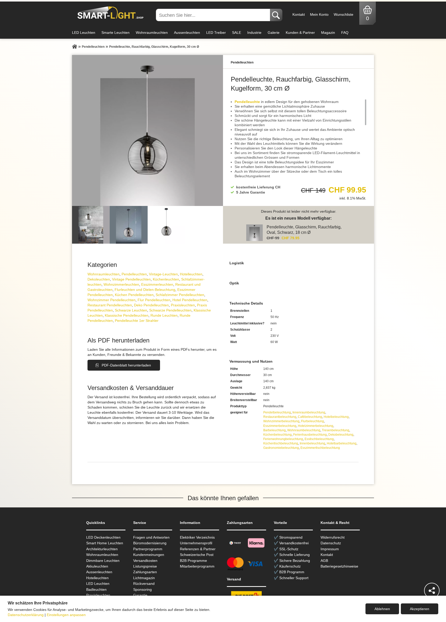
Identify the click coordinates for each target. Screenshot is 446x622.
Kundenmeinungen (148, 555)
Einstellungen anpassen (66, 615)
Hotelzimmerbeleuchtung (315, 426)
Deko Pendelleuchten (151, 305)
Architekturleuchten (102, 549)
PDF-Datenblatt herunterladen (126, 365)
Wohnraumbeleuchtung (303, 430)
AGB (324, 561)
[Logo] (109, 13)
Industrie (254, 32)
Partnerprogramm (147, 549)
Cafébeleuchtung (310, 417)
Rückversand (144, 583)
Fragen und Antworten (151, 537)
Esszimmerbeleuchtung (279, 426)
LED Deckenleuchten (103, 537)
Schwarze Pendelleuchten (170, 310)
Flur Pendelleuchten (154, 300)
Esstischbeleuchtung (319, 439)
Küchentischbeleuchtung (280, 443)
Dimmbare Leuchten (103, 561)
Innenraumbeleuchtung (308, 412)
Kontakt (298, 14)
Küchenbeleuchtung (277, 434)
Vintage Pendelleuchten (131, 279)
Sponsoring (142, 589)
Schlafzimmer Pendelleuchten (180, 295)
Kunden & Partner (300, 32)
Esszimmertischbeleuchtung (320, 448)
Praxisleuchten (183, 305)
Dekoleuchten (98, 279)
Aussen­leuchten (99, 572)
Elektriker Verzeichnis (197, 537)
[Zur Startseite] (74, 47)
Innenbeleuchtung (312, 443)
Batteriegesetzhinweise (339, 566)
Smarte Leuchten (115, 32)
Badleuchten (96, 589)
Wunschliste (343, 14)
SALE (236, 32)
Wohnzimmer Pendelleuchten (111, 300)
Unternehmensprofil (196, 543)
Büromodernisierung (149, 543)
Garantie (140, 595)
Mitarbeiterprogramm (197, 566)
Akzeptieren (419, 609)
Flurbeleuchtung (312, 421)
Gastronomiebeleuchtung (281, 448)
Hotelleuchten (191, 274)
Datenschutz (331, 543)
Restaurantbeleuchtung (279, 417)
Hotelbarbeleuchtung (341, 443)
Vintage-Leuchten (163, 274)
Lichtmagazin (144, 578)
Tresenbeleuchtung (335, 430)
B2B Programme (193, 561)
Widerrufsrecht (333, 537)
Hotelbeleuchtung (336, 417)
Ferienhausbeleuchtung (310, 434)
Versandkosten (145, 561)
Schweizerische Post (196, 555)
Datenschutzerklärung (26, 615)
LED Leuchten (83, 32)
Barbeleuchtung (274, 430)
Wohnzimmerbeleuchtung (281, 421)
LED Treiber (216, 32)
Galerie (274, 32)
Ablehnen (382, 609)
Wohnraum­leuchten (103, 274)
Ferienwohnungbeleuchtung (283, 439)
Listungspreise (145, 566)
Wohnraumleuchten (152, 32)
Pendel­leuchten (134, 274)
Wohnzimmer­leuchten (121, 284)
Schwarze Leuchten (131, 310)
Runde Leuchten (164, 315)
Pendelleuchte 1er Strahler (136, 320)
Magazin (328, 32)
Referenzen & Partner (198, 549)
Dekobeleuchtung (340, 434)
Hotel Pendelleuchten (189, 300)
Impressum (330, 549)
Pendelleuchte (247, 102)
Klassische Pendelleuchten (126, 315)
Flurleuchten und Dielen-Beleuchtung (145, 290)
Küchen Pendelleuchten (134, 295)
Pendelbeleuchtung (277, 412)
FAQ (344, 32)
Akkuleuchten (97, 566)
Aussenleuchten (187, 32)
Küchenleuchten (166, 279)
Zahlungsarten (145, 572)
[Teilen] (432, 590)
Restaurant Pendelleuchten (109, 305)
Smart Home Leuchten (104, 543)
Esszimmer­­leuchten (157, 284)
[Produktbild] (147, 130)
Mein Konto (319, 14)
